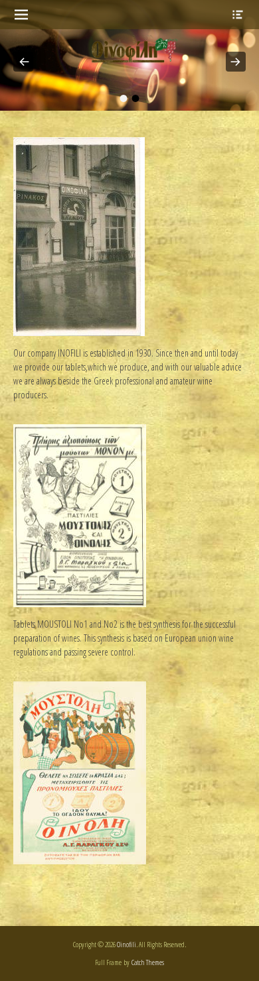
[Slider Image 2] (129, 55)
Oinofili (126, 944)
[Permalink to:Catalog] (79, 860)
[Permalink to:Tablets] (79, 603)
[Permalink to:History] (79, 332)
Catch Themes (147, 962)
